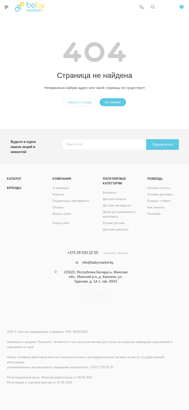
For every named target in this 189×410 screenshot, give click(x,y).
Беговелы (109, 192)
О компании (61, 188)
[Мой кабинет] (164, 7)
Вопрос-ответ (62, 213)
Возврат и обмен (159, 201)
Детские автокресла (117, 205)
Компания (62, 178)
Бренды (14, 188)
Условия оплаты (158, 188)
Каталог (14, 178)
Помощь (155, 178)
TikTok (106, 297)
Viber (95, 297)
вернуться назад (79, 102)
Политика (153, 213)
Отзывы (58, 207)
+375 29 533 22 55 (82, 253)
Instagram (83, 297)
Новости (58, 194)
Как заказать (156, 207)
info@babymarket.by (98, 262)
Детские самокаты (115, 229)
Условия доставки (159, 194)
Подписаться (162, 144)
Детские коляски (114, 199)
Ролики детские (114, 223)
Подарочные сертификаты (71, 201)
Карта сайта (61, 223)
